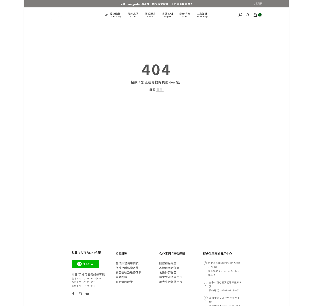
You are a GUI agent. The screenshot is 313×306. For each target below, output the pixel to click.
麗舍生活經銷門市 (170, 282)
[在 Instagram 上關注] (80, 293)
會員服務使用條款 (127, 263)
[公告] (156, 4)
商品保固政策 (124, 282)
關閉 (55, 3)
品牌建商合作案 (169, 268)
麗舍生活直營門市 (170, 277)
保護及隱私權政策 (127, 268)
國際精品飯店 (168, 263)
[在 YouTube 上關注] (87, 293)
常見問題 (121, 277)
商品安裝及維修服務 (129, 272)
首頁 (159, 89)
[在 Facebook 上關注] (73, 293)
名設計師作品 (168, 272)
